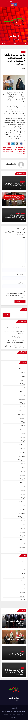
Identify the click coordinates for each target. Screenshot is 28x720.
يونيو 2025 (22, 422)
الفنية (24, 588)
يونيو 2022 (22, 524)
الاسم (23, 266)
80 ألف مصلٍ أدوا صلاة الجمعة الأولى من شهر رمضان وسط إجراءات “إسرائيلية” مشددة (20, 151)
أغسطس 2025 (21, 414)
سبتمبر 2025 (22, 410)
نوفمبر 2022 (22, 505)
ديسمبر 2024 (22, 444)
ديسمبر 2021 (22, 547)
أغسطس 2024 (21, 460)
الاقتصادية (23, 565)
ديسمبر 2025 (22, 399)
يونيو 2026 (22, 376)
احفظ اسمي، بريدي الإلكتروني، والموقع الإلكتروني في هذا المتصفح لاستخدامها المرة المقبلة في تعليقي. (15, 295)
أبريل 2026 (22, 384)
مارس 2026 (22, 387)
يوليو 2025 (22, 418)
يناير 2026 (23, 395)
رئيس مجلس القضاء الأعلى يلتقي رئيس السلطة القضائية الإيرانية (14, 639)
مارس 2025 (22, 433)
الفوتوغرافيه (22, 592)
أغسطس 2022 (21, 516)
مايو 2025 (23, 425)
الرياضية (23, 573)
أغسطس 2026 (21, 368)
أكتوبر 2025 (22, 406)
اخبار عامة (22, 197)
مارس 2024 (22, 478)
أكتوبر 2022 (22, 509)
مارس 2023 (22, 490)
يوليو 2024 (22, 463)
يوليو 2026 (22, 372)
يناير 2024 (23, 486)
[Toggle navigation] (15, 43)
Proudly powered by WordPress (9, 707)
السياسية (23, 580)
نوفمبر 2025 (22, 403)
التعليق (23, 237)
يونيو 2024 (22, 467)
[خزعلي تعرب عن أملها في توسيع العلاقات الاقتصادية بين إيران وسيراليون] (14, 82)
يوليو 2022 (22, 520)
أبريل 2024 (22, 475)
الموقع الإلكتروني (21, 283)
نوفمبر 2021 (22, 551)
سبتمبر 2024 (22, 456)
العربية (23, 584)
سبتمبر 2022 (22, 513)
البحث (24, 309)
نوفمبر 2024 (22, 448)
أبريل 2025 (22, 429)
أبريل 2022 (22, 532)
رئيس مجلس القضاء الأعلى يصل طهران (16, 327)
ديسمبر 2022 (22, 501)
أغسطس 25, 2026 (19, 625)
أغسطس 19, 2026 (19, 657)
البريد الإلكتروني (21, 274)
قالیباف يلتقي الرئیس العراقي (18, 336)
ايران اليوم (14, 36)
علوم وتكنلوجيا (22, 599)
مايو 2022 (23, 528)
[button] (4, 43)
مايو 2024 (23, 471)
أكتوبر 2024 (22, 452)
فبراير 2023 (22, 494)
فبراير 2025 (22, 437)
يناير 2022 (23, 543)
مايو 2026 (23, 380)
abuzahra (10, 164)
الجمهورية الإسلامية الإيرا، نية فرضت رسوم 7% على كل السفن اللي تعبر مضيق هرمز (14, 201)
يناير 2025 (23, 441)
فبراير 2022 (22, 539)
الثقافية (23, 569)
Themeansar (14, 708)
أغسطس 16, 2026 (19, 674)
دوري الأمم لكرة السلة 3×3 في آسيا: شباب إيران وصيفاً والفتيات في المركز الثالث (14, 672)
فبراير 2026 (22, 391)
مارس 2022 (22, 535)
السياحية (23, 577)
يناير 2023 (23, 497)
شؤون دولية (22, 181)
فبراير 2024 (22, 482)
